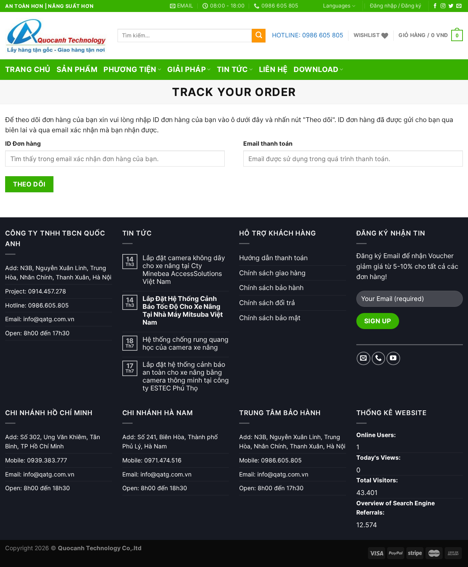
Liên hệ (273, 69)
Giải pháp (186, 69)
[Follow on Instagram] (443, 6)
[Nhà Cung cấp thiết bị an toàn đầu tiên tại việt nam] (56, 35)
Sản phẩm (77, 69)
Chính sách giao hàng (272, 273)
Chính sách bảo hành (271, 288)
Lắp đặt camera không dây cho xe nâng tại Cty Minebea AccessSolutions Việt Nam (184, 270)
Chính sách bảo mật (269, 318)
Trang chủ (27, 69)
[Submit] (259, 36)
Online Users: (376, 434)
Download (316, 69)
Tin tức (232, 69)
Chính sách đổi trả (267, 303)
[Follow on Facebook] (435, 6)
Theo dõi (29, 184)
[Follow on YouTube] (393, 358)
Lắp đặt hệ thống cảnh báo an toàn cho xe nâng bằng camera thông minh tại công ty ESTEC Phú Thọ (186, 376)
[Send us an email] (458, 6)
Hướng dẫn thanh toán (273, 258)
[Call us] (378, 358)
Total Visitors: (377, 480)
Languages (336, 5)
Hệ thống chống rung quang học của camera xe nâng (186, 343)
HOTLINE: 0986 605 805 (307, 35)
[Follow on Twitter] (450, 6)
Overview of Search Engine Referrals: (395, 507)
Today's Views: (379, 457)
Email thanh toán (268, 143)
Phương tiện (130, 69)
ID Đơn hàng (23, 143)
